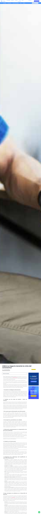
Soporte (23, 0)
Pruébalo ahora (33, 381)
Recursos (16, 0)
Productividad (33, 369)
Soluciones (12, 0)
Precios (20, 0)
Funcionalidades (8, 0)
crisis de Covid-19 (15, 377)
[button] (39, 512)
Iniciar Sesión (19, 1)
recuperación (13, 497)
